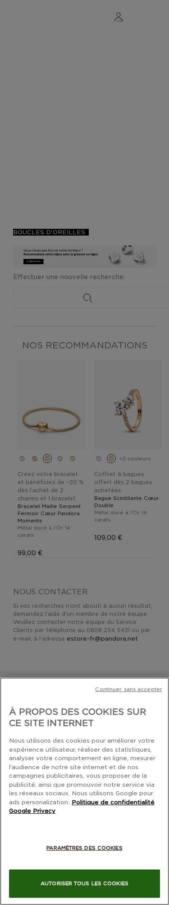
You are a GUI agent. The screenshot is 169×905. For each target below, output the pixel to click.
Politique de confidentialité (113, 802)
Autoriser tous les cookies (84, 883)
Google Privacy (32, 810)
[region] (84, 791)
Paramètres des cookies (84, 848)
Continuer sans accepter (128, 689)
